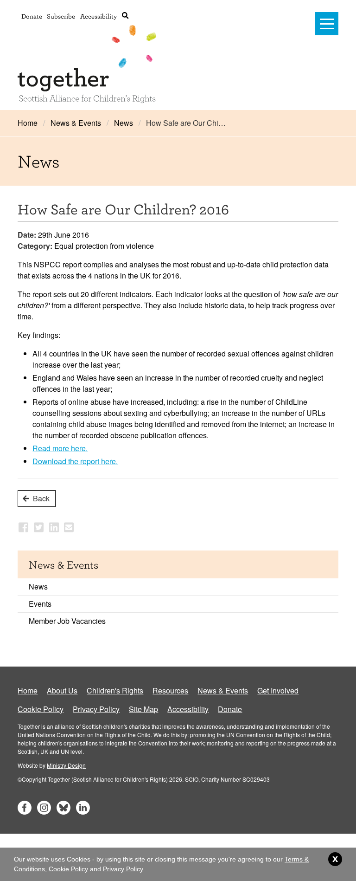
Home (28, 122)
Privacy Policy (96, 709)
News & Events (76, 122)
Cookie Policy (41, 709)
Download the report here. (75, 461)
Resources (170, 690)
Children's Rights (115, 690)
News (123, 122)
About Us (62, 690)
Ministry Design (66, 765)
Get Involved (278, 690)
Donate (31, 16)
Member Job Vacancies (67, 620)
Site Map (143, 709)
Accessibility (98, 16)
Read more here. (60, 448)
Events (40, 603)
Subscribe (61, 16)
